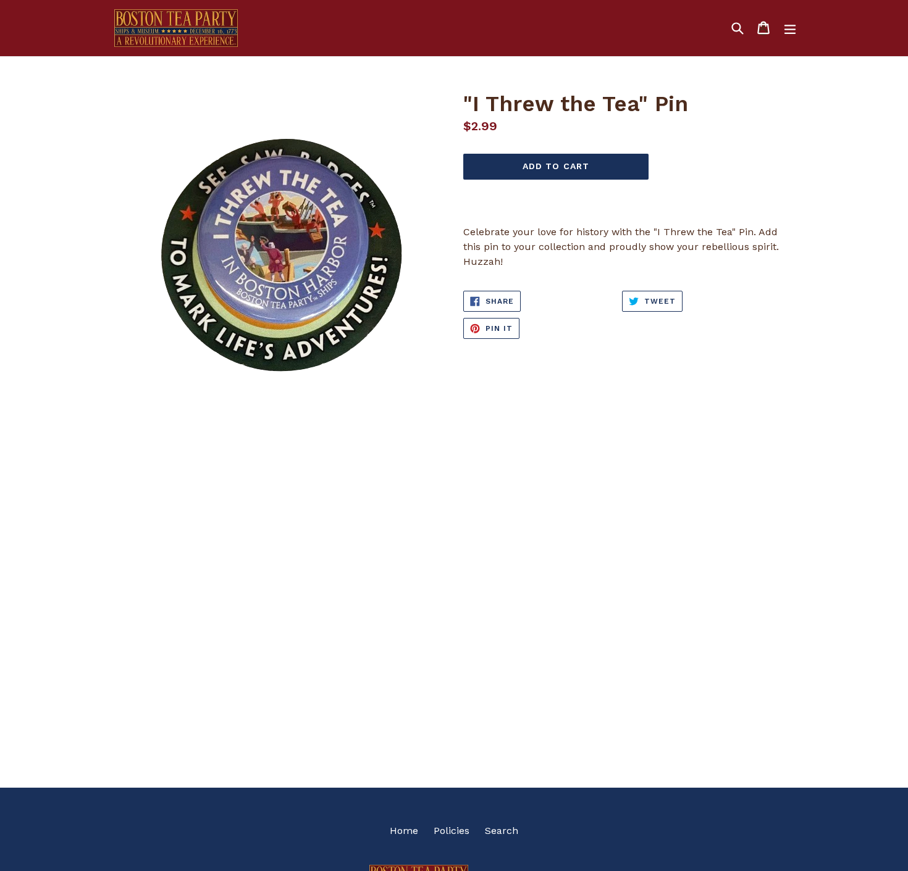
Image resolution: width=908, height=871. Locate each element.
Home (404, 830)
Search (501, 830)
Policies (451, 830)
